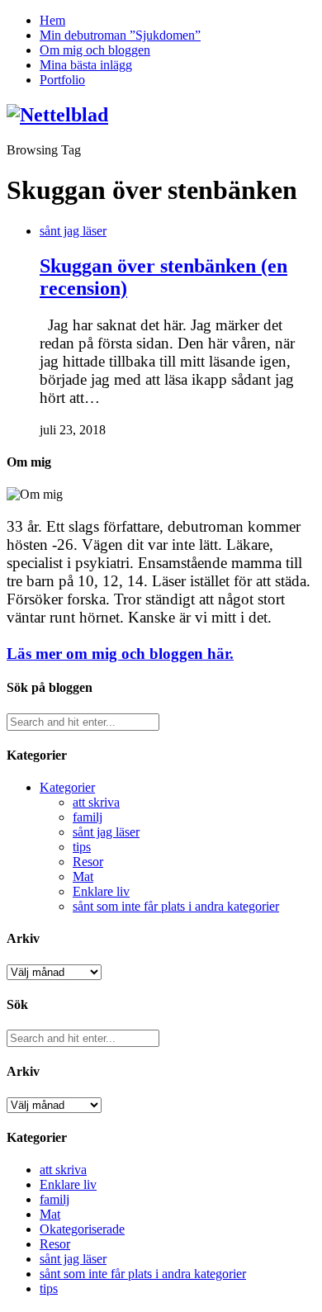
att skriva (96, 802)
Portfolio (62, 80)
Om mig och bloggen (95, 50)
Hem (52, 20)
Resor (88, 862)
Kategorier (67, 787)
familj (87, 817)
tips (82, 847)
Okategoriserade (82, 1229)
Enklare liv (101, 891)
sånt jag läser (73, 231)
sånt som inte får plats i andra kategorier (176, 906)
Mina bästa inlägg (86, 65)
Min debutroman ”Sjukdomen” (120, 35)
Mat (83, 876)
